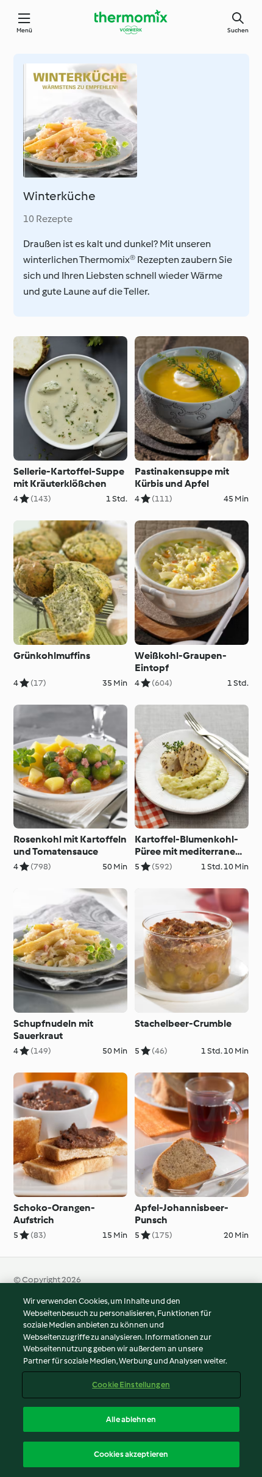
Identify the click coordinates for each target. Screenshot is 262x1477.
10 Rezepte (48, 219)
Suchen (238, 30)
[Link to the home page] (131, 22)
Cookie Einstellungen (131, 1384)
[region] (131, 1380)
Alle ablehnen (131, 1419)
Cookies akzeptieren (131, 1454)
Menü (24, 30)
